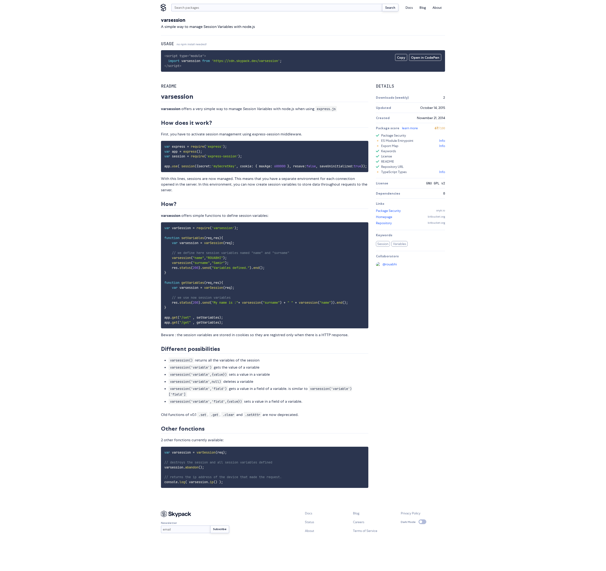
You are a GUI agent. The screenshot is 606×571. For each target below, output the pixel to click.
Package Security (388, 211)
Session (382, 244)
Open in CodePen (425, 57)
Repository (384, 223)
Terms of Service (365, 531)
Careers (358, 522)
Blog (422, 7)
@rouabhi (390, 264)
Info (442, 141)
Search (390, 7)
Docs (409, 7)
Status (309, 522)
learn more (410, 128)
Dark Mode (408, 522)
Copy (401, 57)
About (437, 7)
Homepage (384, 217)
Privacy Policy (410, 513)
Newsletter (169, 523)
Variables (399, 244)
